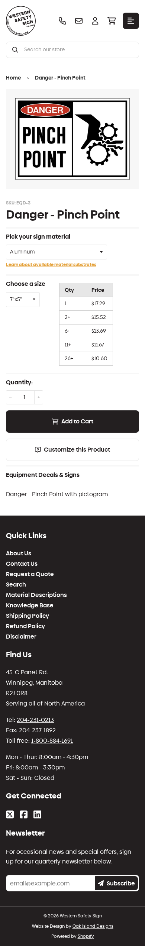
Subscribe (121, 883)
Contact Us (22, 564)
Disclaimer (21, 636)
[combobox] (78, 50)
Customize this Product (77, 449)
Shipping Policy (27, 616)
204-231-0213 (35, 719)
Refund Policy (25, 626)
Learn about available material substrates (51, 265)
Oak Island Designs (92, 926)
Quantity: (19, 382)
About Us (18, 553)
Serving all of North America (45, 703)
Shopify (86, 936)
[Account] (95, 21)
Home (13, 77)
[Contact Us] (79, 21)
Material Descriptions (36, 595)
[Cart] (111, 21)
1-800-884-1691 (52, 740)
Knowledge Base (30, 605)
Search (16, 584)
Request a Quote (30, 574)
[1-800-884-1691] (62, 21)
